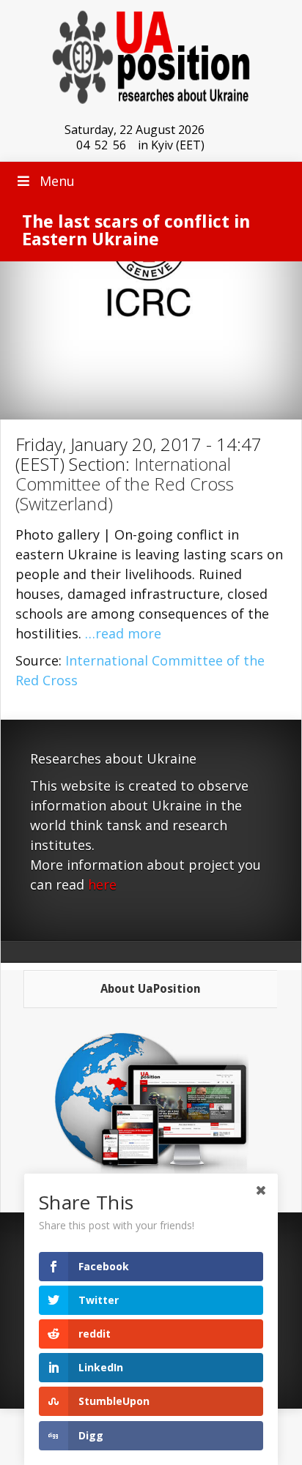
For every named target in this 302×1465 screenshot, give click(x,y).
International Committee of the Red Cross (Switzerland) (124, 483)
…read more (123, 633)
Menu (57, 181)
